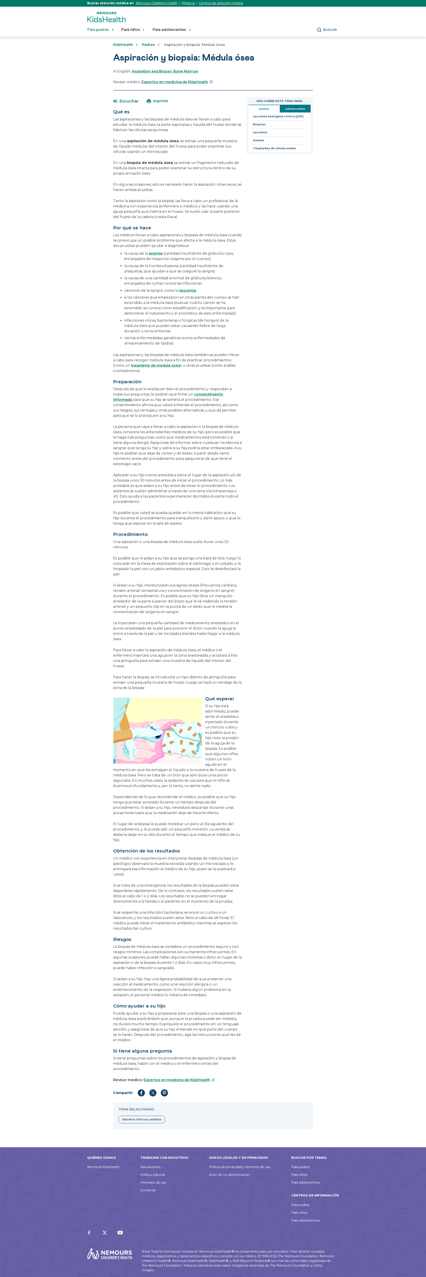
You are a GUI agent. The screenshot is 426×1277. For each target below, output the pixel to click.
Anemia (258, 140)
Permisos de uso (153, 1183)
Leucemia (260, 132)
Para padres (300, 1167)
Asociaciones (150, 1167)
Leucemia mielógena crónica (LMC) (278, 116)
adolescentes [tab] (295, 108)
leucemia (187, 290)
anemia (155, 253)
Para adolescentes (305, 1183)
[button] (126, 101)
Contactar (148, 1190)
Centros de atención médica (221, 3)
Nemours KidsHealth (103, 1167)
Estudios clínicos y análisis (141, 1119)
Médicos (188, 3)
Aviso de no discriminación (229, 1175)
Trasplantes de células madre (274, 148)
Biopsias (259, 124)
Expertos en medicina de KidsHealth (177, 82)
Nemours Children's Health (157, 3)
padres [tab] (264, 108)
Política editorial (152, 1175)
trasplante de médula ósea (155, 365)
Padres (148, 45)
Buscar (330, 30)
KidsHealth (123, 45)
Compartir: (123, 1093)
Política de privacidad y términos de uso (239, 1167)
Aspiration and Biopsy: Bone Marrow (165, 71)
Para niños (299, 1175)
